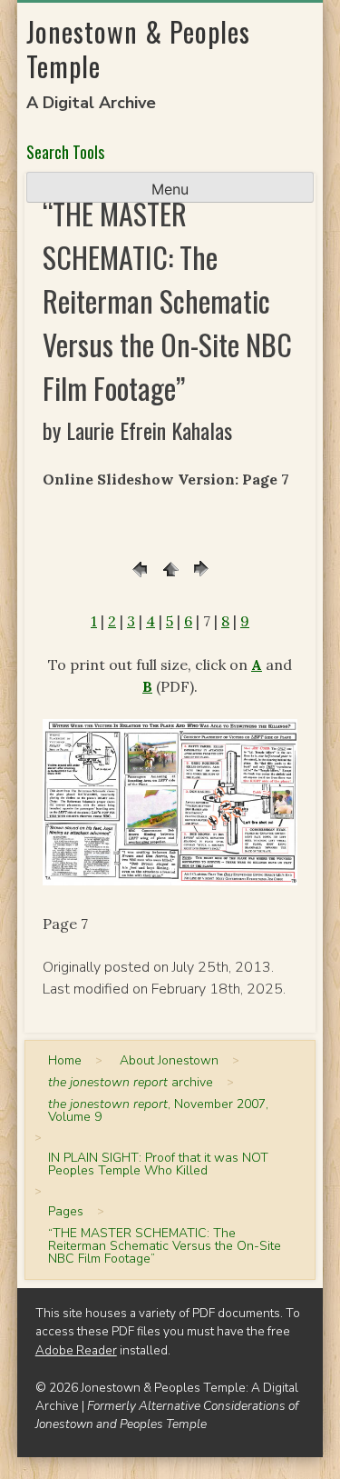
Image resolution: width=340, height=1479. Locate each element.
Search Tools (65, 152)
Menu (170, 189)
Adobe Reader (76, 1350)
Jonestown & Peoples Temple (138, 48)
